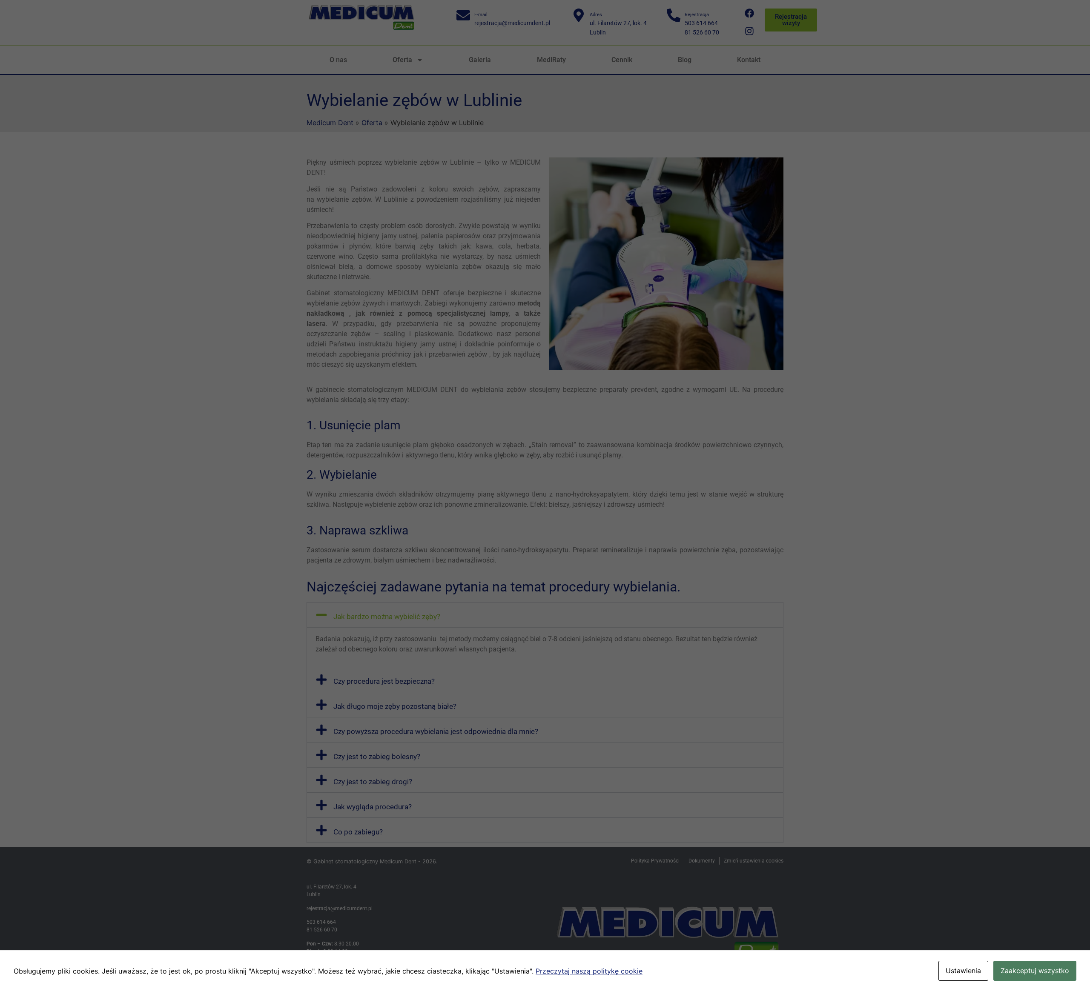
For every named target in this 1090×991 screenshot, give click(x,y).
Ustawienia (963, 970)
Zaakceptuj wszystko (1035, 970)
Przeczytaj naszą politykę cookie (589, 971)
